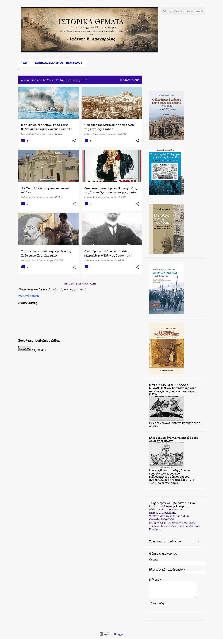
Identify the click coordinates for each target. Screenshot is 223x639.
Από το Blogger (113, 634)
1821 (24, 62)
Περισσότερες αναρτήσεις (80, 283)
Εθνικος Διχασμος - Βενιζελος (58, 62)
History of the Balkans (162, 512)
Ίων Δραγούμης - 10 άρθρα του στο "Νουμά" (173, 522)
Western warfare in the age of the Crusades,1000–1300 (169, 517)
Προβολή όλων (130, 80)
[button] (74, 141)
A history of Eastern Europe (165, 509)
